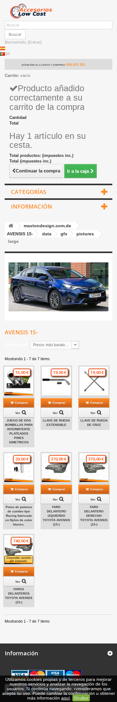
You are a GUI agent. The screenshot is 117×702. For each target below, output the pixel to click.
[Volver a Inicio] (11, 226)
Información (31, 206)
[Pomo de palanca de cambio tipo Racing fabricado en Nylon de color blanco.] (18, 467)
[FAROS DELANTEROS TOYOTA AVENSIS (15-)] (18, 549)
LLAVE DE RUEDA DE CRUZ (94, 422)
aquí (65, 697)
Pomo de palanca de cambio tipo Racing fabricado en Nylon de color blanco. (18, 515)
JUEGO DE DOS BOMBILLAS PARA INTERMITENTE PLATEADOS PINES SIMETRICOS (19, 431)
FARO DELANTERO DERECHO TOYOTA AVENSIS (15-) (94, 515)
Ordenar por (16, 344)
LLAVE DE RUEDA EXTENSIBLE (56, 422)
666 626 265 (75, 64)
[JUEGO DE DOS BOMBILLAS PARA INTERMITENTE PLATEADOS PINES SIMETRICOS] (18, 381)
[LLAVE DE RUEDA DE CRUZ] (94, 381)
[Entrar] (34, 42)
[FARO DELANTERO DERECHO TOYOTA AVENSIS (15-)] (94, 467)
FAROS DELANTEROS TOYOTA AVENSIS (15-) (18, 595)
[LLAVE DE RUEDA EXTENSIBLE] (56, 381)
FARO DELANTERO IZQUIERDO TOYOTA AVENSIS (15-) (56, 515)
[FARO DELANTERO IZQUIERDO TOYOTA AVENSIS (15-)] (56, 467)
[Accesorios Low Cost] (58, 11)
